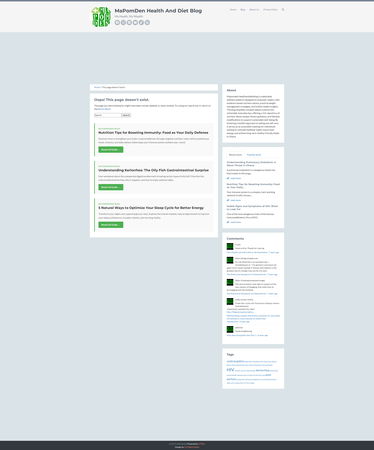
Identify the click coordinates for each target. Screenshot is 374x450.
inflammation (251, 371)
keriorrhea (262, 370)
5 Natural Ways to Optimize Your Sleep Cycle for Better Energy (151, 208)
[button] (283, 9)
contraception (235, 361)
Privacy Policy (270, 9)
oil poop (249, 375)
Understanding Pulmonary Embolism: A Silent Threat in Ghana (251, 164)
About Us (254, 9)
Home (233, 9)
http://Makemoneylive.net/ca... (240, 312)
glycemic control (247, 365)
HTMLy (201, 444)
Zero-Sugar (250, 383)
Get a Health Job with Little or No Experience (247, 252)
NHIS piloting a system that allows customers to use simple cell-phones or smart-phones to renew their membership (253, 318)
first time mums (266, 362)
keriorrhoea (274, 371)
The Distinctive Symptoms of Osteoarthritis (246, 274)
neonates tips (241, 375)
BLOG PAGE (104, 109)
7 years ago (274, 252)
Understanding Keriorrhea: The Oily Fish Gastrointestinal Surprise (153, 170)
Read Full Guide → (110, 149)
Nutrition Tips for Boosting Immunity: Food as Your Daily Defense (153, 133)
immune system (240, 371)
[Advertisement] (187, 55)
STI (245, 383)
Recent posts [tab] (235, 154)
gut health (269, 365)
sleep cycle (230, 383)
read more (235, 178)
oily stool (262, 375)
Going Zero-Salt (259, 365)
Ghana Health (236, 365)
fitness (274, 362)
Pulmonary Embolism (252, 379)
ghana (229, 365)
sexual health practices (268, 379)
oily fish (255, 375)
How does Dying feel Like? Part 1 (241, 335)
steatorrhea (239, 383)
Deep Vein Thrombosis (252, 362)
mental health (232, 375)
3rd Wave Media (191, 447)
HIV (230, 369)
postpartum (240, 379)
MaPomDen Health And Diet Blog (158, 11)
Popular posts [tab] (254, 154)
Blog (242, 9)
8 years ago (245, 321)
